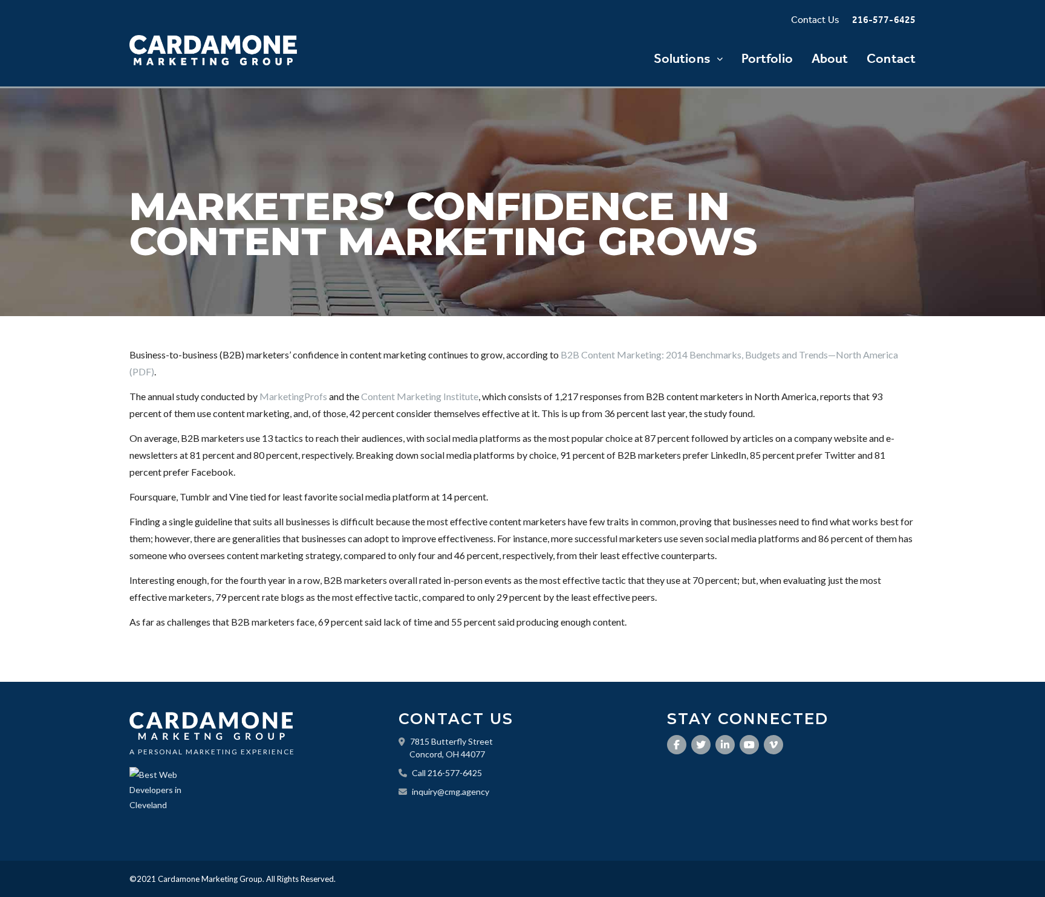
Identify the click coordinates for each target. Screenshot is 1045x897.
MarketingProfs (293, 396)
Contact (891, 58)
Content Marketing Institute (419, 396)
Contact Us (815, 20)
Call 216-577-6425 (447, 773)
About (830, 58)
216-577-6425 (884, 20)
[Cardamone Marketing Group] (213, 50)
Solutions (682, 58)
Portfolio (767, 58)
